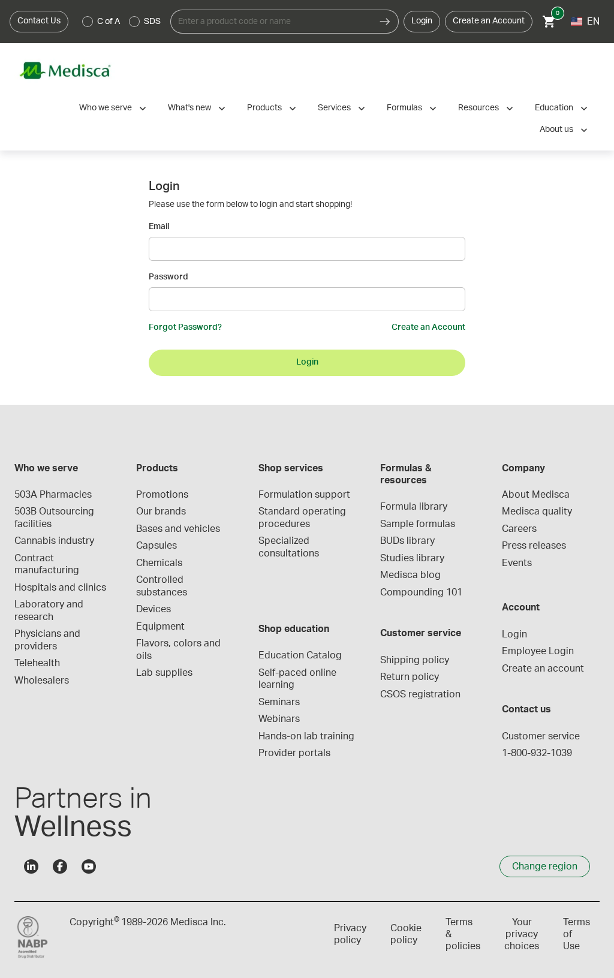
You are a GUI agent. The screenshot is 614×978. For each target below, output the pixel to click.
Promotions (162, 494)
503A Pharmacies (53, 494)
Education (554, 108)
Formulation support (304, 494)
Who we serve (105, 108)
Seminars (279, 702)
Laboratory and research (50, 610)
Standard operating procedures (303, 517)
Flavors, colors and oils (179, 649)
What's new (189, 108)
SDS (152, 21)
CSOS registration (420, 694)
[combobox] (271, 22)
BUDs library (407, 541)
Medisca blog (410, 575)
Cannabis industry (54, 541)
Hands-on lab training (306, 736)
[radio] (87, 21)
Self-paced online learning (298, 679)
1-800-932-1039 (537, 753)
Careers (519, 529)
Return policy (409, 677)
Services (334, 108)
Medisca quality (537, 511)
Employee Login (538, 651)
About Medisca (536, 494)
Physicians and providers (48, 640)
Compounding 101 (421, 592)
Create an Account (489, 21)
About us (556, 129)
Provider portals (294, 753)
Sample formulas (417, 524)
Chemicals (159, 563)
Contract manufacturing (46, 564)
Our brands (161, 511)
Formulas (404, 108)
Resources (478, 108)
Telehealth (37, 663)
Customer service (541, 736)
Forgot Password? (185, 327)
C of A (108, 21)
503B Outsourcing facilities (55, 517)
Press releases (534, 545)
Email (159, 226)
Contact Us (39, 21)
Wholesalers (41, 680)
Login (421, 21)
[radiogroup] (122, 21)
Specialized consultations (288, 547)
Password (168, 277)
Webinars (279, 719)
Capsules (156, 545)
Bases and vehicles (178, 529)
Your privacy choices (521, 934)
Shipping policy (414, 660)
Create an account (543, 668)
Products (264, 108)
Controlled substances (161, 586)
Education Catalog (300, 655)
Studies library (412, 558)
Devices (153, 609)
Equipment (160, 626)
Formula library (413, 506)
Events (517, 563)
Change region (544, 866)
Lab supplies (164, 673)
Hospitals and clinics (60, 587)
